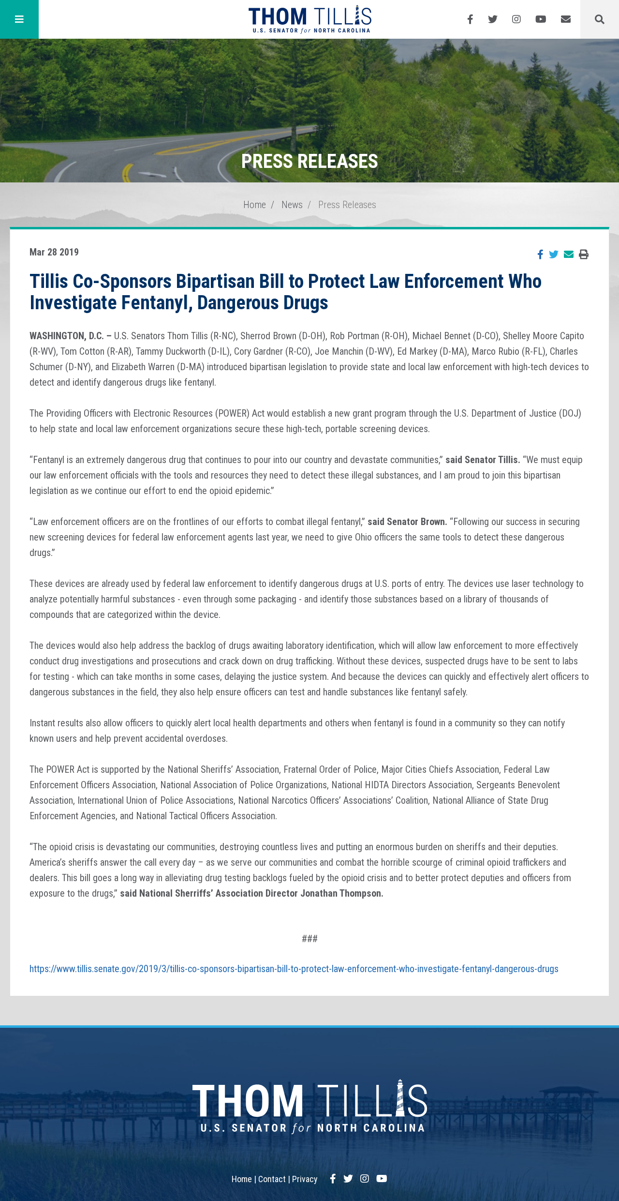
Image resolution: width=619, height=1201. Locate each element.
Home (254, 204)
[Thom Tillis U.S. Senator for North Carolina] (309, 19)
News (292, 204)
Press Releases (347, 204)
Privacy (305, 1179)
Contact (272, 1179)
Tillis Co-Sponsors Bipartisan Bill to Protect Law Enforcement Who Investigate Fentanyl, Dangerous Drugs (285, 292)
